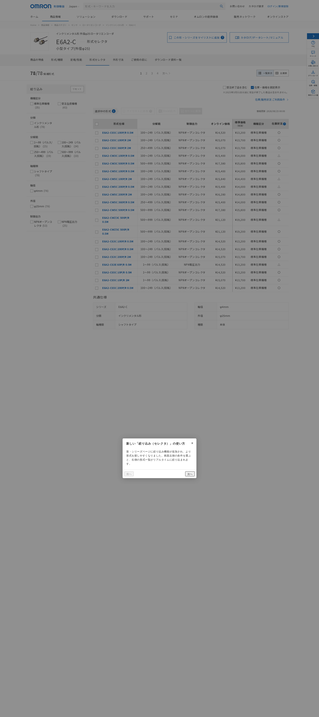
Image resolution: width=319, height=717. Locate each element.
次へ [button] (190, 474)
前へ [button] (129, 474)
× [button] (192, 442)
